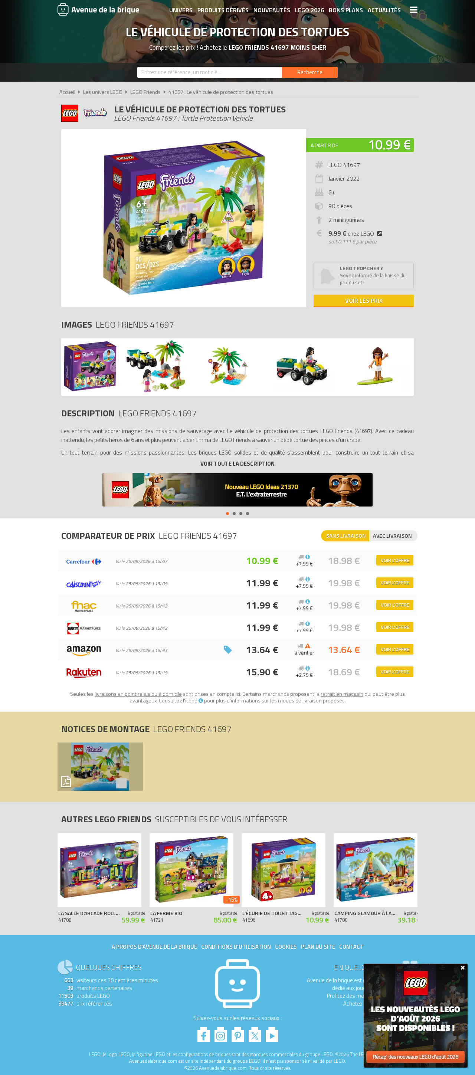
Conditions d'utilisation (236, 947)
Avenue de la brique (98, 9)
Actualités (384, 10)
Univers (181, 10)
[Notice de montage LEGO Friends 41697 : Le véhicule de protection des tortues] (100, 767)
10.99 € (389, 144)
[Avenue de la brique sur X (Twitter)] (255, 1032)
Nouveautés (271, 10)
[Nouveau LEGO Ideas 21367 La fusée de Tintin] (237, 490)
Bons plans (346, 10)
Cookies (286, 947)
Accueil (67, 92)
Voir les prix (364, 300)
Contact (351, 947)
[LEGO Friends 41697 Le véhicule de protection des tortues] (90, 390)
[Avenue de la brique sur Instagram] (221, 1032)
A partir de (324, 145)
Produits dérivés (223, 10)
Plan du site (318, 947)
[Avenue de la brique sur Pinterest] (238, 1032)
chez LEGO (351, 233)
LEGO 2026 (309, 10)
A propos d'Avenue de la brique (154, 947)
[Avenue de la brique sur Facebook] (204, 1032)
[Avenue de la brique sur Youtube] (272, 1032)
